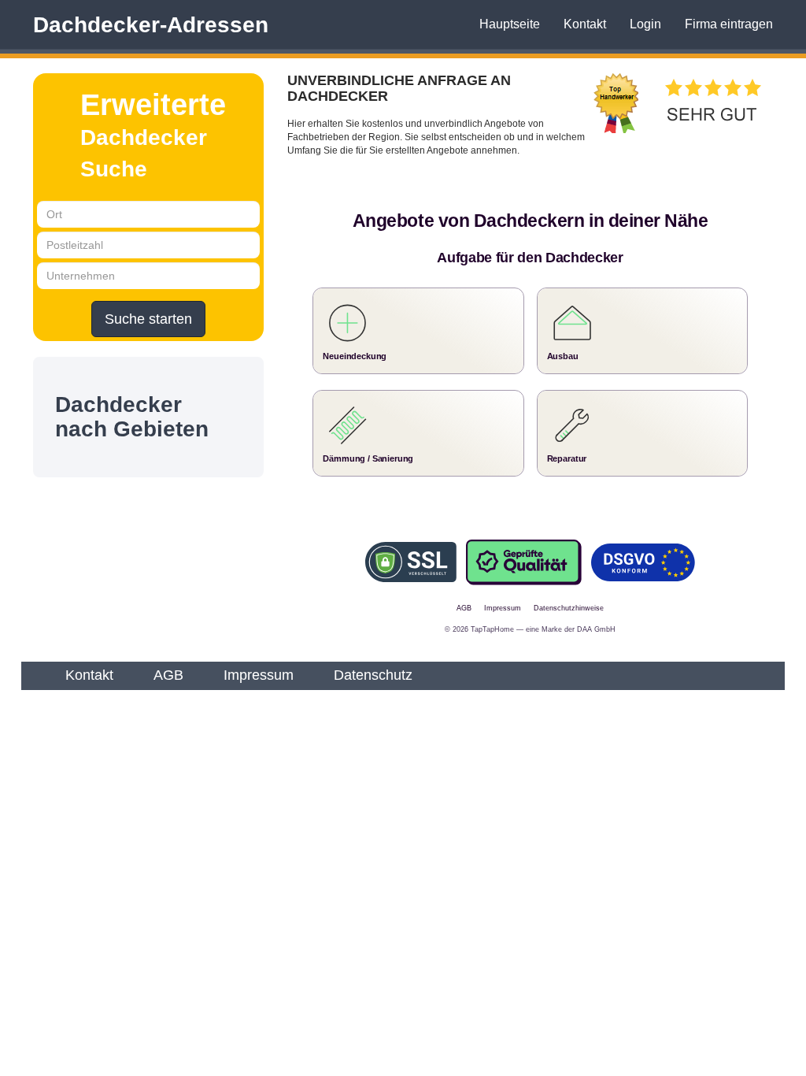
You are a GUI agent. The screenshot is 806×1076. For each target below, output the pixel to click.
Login (645, 24)
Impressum (259, 675)
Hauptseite (509, 24)
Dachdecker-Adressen (150, 25)
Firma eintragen (729, 24)
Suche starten (148, 319)
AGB (168, 675)
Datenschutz (373, 675)
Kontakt (585, 24)
